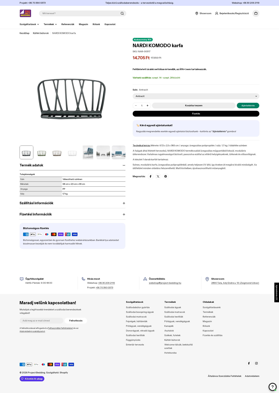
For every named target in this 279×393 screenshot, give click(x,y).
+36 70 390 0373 (104, 287)
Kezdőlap (24, 33)
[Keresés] (122, 13)
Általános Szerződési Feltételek (224, 376)
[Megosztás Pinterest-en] (166, 176)
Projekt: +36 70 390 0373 (32, 2)
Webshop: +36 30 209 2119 (245, 2)
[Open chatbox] (273, 387)
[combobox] (82, 13)
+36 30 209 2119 (106, 283)
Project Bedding (36, 372)
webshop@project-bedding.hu (165, 283)
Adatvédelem (252, 376)
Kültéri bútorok (41, 33)
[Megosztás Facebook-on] (150, 176)
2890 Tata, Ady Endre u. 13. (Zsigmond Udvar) (235, 283)
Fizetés (196, 113)
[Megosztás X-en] (158, 176)
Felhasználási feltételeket (60, 328)
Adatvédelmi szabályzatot (32, 331)
